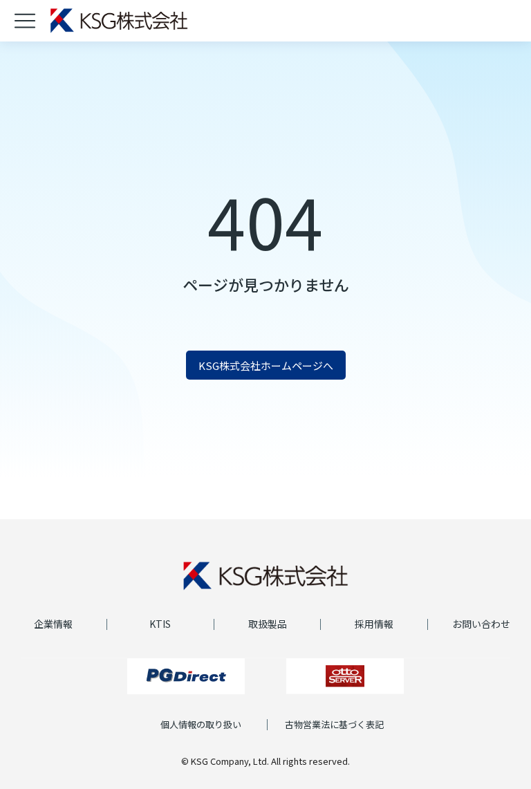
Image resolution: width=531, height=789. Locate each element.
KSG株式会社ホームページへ (265, 365)
